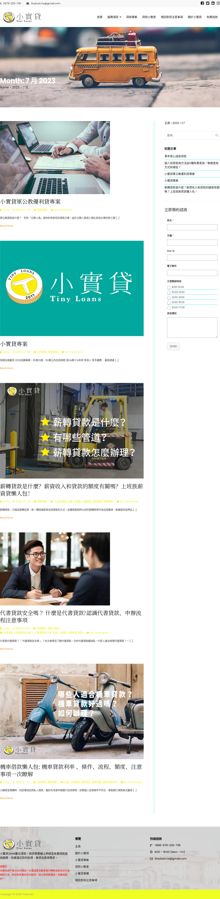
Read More (6, 226)
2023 (176, 123)
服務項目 (112, 17)
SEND (173, 346)
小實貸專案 (14, 344)
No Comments (63, 210)
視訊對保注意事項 (172, 17)
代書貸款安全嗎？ (24, 632)
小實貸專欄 (82, 874)
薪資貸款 (97, 501)
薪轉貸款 (42, 501)
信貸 (69, 501)
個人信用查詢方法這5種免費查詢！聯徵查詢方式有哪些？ (191, 165)
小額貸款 (86, 501)
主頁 (167, 123)
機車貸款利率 (110, 782)
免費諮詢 (212, 17)
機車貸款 (52, 782)
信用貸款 (42, 352)
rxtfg (6, 210)
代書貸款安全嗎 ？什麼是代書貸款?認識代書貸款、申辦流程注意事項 (70, 616)
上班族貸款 (60, 501)
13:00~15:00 (178, 302)
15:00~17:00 (178, 307)
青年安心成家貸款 (175, 156)
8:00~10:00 (178, 287)
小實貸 (77, 501)
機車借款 (86, 782)
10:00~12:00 (178, 292)
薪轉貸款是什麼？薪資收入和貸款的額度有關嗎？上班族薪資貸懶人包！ (71, 489)
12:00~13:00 (178, 297)
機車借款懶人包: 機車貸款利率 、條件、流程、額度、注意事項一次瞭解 (71, 770)
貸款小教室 (149, 17)
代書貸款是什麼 (43, 632)
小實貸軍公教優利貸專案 (30, 201)
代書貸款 (41, 628)
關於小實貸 (195, 17)
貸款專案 (131, 17)
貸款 (80, 632)
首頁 (99, 17)
